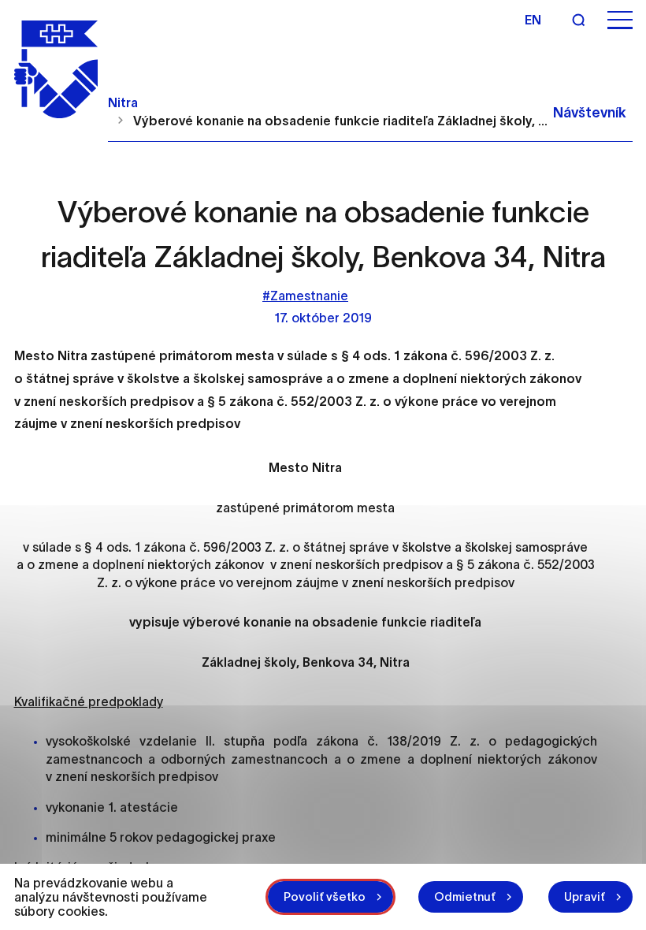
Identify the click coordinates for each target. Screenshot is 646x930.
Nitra (123, 102)
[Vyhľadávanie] (578, 19)
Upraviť (584, 896)
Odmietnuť (465, 896)
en (533, 20)
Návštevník (589, 113)
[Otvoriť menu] (620, 20)
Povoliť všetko (325, 896)
